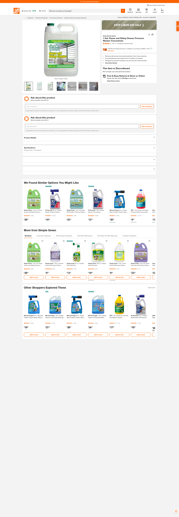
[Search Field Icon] (123, 11)
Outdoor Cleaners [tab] (129, 236)
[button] (89, 137)
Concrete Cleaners (56, 17)
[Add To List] (149, 34)
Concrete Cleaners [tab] (44, 236)
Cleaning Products (41, 17)
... (24, 18)
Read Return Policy (113, 81)
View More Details (111, 63)
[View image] (28, 86)
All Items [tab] (28, 236)
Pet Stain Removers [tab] (84, 236)
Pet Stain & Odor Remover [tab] (108, 236)
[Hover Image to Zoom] (61, 50)
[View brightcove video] (82, 86)
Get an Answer (147, 106)
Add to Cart (34, 277)
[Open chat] (177, 26)
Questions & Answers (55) (125, 43)
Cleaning (30, 17)
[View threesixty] (72, 86)
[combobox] (84, 11)
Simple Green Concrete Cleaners (75, 17)
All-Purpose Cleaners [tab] (64, 236)
